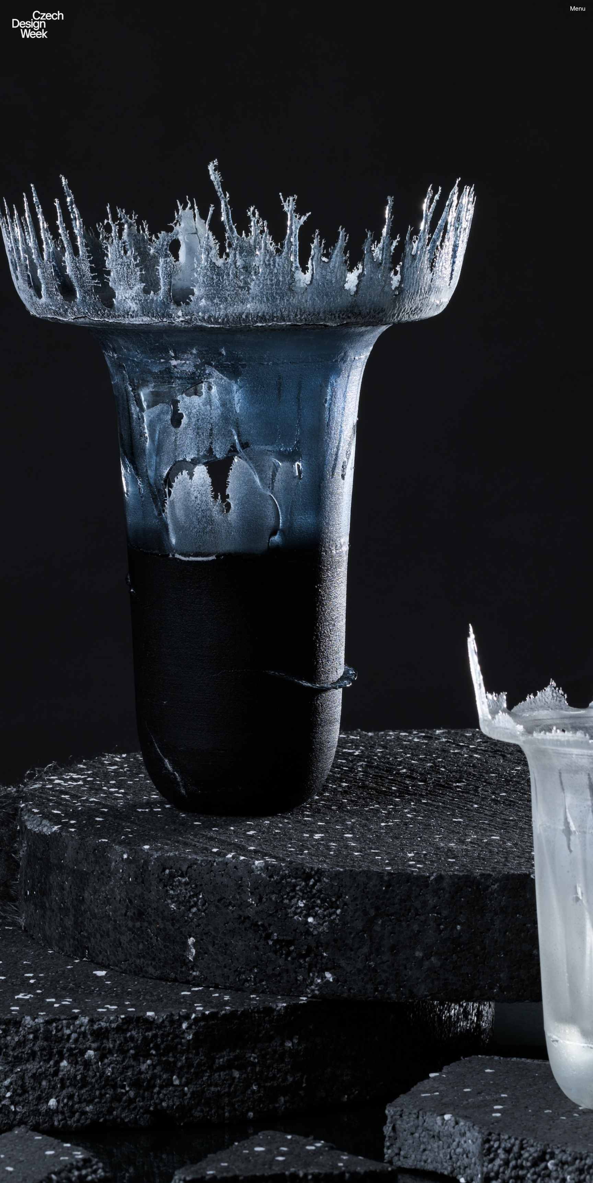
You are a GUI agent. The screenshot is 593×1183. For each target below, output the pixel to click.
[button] (574, 9)
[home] (38, 23)
